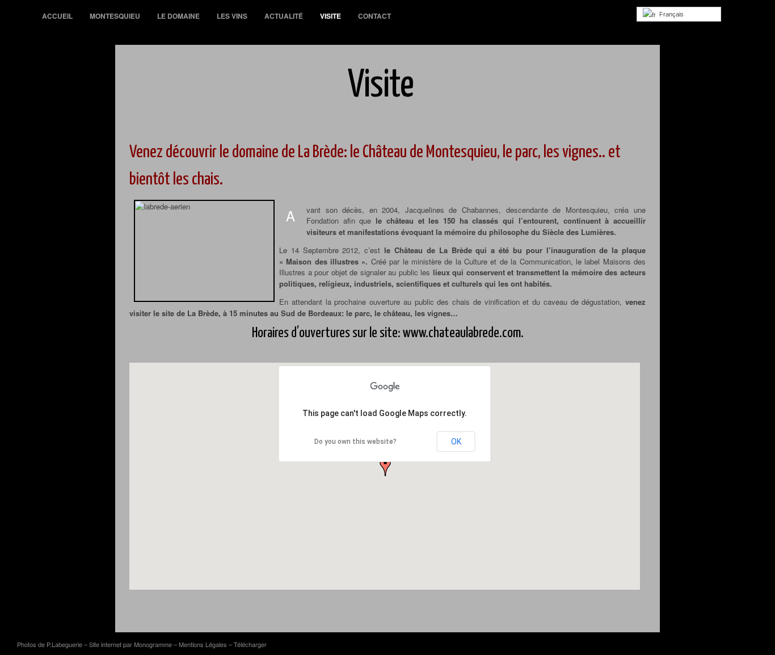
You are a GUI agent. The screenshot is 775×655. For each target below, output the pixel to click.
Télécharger (250, 644)
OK (456, 441)
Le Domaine (178, 16)
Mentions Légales (203, 644)
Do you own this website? (355, 442)
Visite (330, 16)
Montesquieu (115, 16)
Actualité (283, 16)
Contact (374, 16)
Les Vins (232, 16)
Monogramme (153, 644)
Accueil (57, 16)
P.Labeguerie (64, 644)
